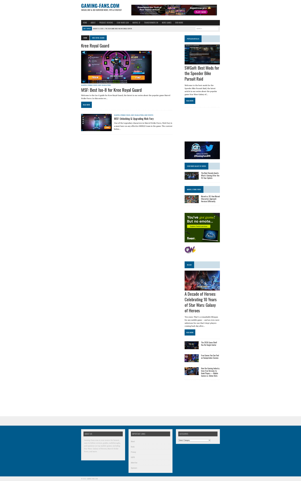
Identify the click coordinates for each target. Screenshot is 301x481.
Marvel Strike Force (89, 85)
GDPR (133, 457)
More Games (166, 22)
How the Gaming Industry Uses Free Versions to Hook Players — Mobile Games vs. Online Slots (210, 372)
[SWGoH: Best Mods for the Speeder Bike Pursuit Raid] (202, 62)
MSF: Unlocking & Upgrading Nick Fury (134, 118)
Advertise (134, 462)
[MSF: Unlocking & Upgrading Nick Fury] (96, 129)
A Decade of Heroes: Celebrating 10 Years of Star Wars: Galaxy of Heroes (201, 302)
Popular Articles (193, 38)
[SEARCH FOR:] (207, 28)
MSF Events (148, 115)
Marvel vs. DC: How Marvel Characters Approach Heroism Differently (210, 199)
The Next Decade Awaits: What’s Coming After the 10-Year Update (210, 175)
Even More (179, 22)
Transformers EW (151, 22)
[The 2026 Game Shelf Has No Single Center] (192, 347)
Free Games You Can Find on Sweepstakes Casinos (210, 356)
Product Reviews (106, 22)
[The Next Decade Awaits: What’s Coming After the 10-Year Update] (192, 178)
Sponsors (134, 468)
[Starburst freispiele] (190, 253)
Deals (133, 446)
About (93, 22)
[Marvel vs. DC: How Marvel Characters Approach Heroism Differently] (192, 201)
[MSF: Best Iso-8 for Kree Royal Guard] (116, 82)
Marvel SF (136, 22)
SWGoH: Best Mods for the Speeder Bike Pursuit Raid (202, 73)
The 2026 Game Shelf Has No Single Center (209, 343)
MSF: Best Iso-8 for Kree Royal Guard (111, 89)
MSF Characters (104, 85)
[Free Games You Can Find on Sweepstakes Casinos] (192, 360)
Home (85, 22)
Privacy (133, 452)
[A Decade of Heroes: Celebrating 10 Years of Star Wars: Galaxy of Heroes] (202, 289)
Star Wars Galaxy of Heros (196, 166)
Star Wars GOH (123, 22)
